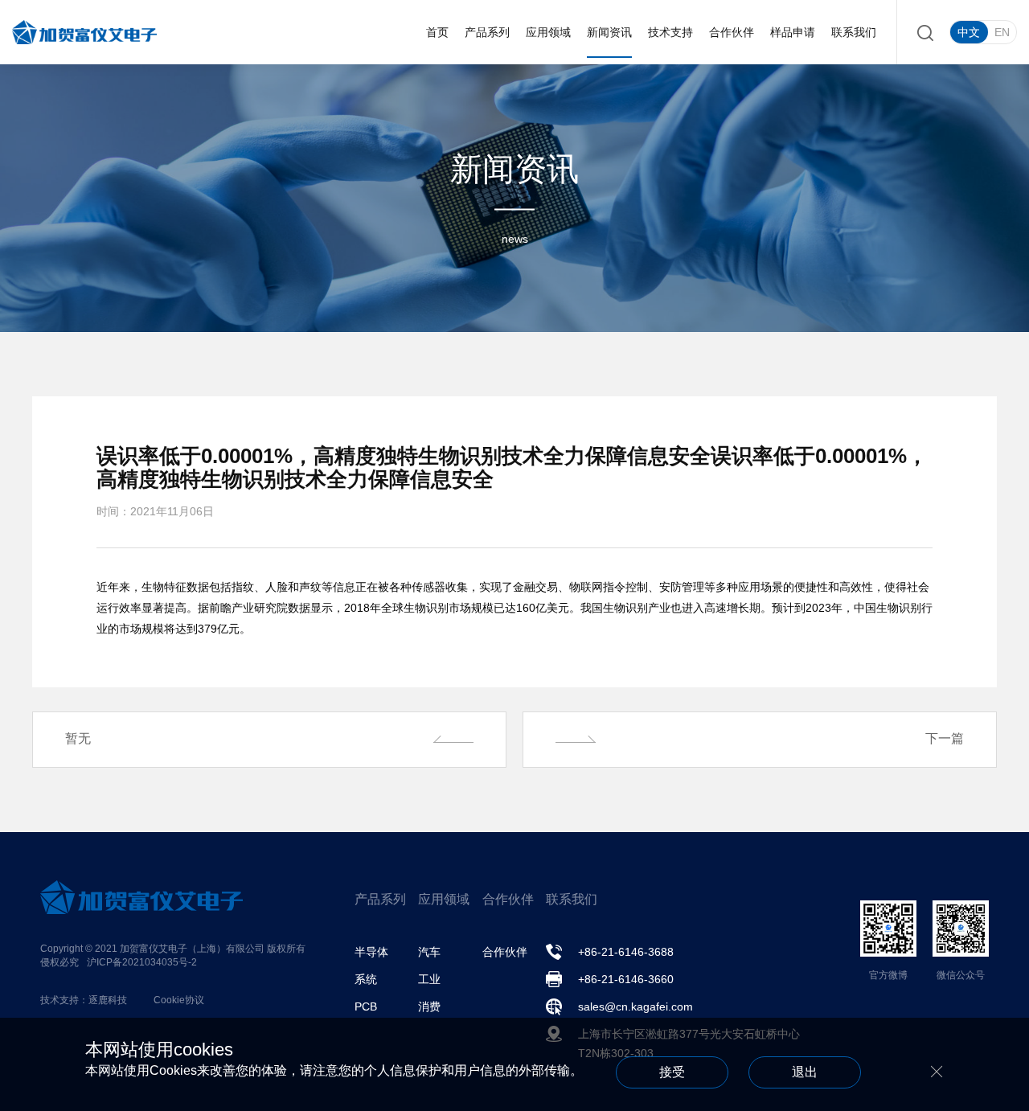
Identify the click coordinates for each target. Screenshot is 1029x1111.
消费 (429, 1006)
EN (1002, 32)
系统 (366, 979)
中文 (968, 32)
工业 (429, 979)
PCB (366, 1006)
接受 (672, 1072)
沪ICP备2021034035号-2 (142, 962)
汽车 (429, 951)
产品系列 (487, 32)
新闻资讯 (609, 32)
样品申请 (792, 32)
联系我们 (853, 32)
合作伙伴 (731, 32)
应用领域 (548, 32)
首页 (437, 32)
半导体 (371, 951)
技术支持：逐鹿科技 (83, 1000)
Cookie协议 (179, 1000)
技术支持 (670, 32)
